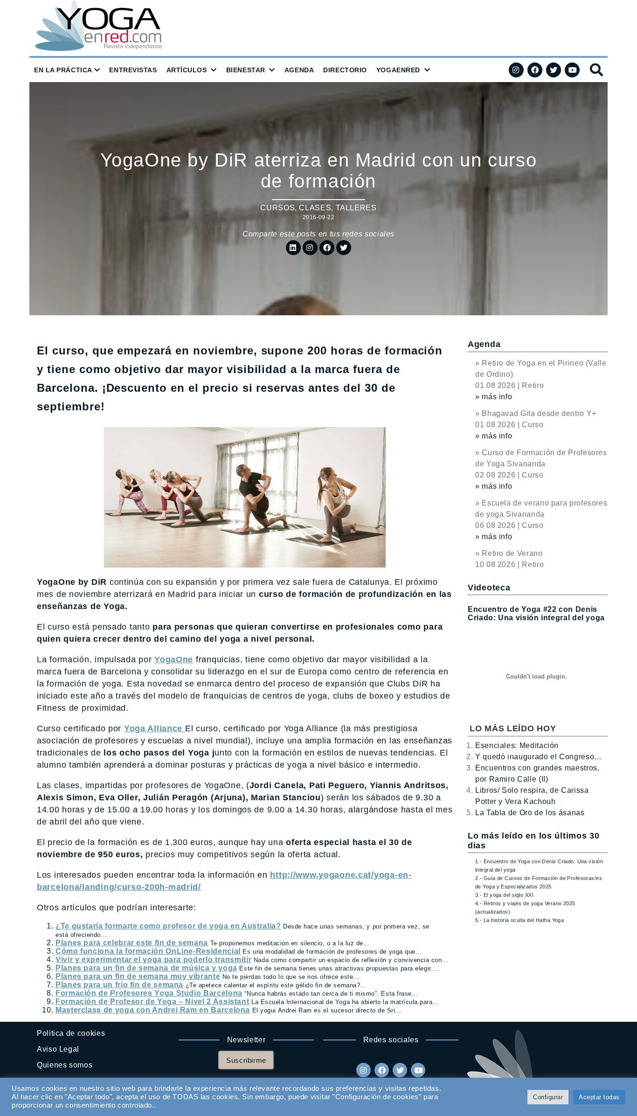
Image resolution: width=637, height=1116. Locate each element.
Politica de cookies (71, 1033)
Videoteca (489, 587)
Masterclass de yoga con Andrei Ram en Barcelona (152, 1010)
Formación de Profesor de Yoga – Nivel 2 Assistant (152, 1001)
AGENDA (299, 70)
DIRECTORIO (345, 70)
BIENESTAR (245, 70)
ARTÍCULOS (186, 70)
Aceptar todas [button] (599, 1097)
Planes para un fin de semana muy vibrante (137, 976)
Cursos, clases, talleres (318, 208)
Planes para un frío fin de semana (119, 985)
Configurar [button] (548, 1097)
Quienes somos (64, 1065)
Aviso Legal (58, 1049)
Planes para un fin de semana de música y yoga (146, 968)
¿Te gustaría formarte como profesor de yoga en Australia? (168, 926)
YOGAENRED (398, 70)
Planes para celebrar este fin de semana (131, 943)
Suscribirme (246, 1060)
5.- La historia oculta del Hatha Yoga (519, 920)
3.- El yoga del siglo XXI (504, 895)
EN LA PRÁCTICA (63, 70)
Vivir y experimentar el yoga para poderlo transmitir (153, 960)
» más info (493, 397)
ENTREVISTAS (133, 70)
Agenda (484, 344)
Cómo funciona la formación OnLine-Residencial (148, 951)
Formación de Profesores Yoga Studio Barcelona (148, 993)
